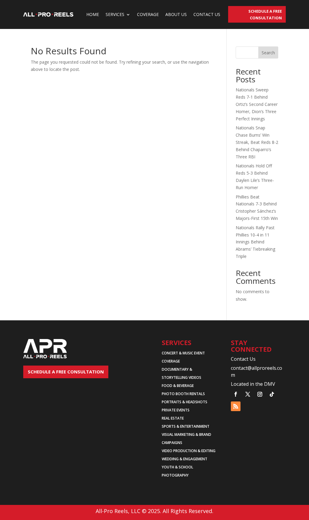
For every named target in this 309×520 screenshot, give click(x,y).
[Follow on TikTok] (272, 394)
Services (115, 14)
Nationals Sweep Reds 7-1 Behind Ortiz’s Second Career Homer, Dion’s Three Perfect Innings (257, 104)
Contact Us (206, 14)
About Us (176, 14)
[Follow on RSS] (236, 406)
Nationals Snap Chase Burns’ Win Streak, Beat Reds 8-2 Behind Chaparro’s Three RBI (257, 142)
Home (92, 14)
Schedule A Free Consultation (265, 14)
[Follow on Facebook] (236, 394)
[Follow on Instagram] (260, 394)
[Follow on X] (248, 394)
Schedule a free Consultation (66, 372)
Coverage (148, 14)
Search (268, 52)
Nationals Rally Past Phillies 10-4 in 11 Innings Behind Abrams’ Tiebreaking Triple (255, 242)
